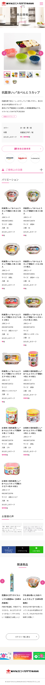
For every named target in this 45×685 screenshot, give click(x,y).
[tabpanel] (22, 51)
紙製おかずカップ (9, 116)
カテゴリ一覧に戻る (22, 637)
